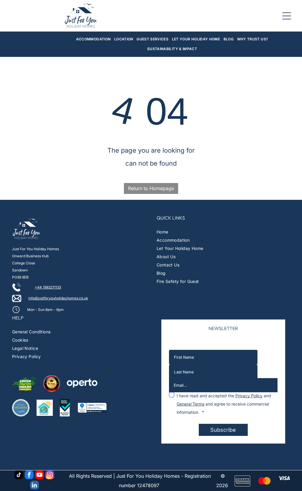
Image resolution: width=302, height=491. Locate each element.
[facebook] (29, 475)
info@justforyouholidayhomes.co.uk (58, 298)
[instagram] (49, 475)
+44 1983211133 (48, 287)
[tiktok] (18, 475)
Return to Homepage (151, 188)
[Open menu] (286, 15)
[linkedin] (34, 486)
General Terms (190, 403)
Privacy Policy (248, 395)
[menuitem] (93, 39)
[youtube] (39, 475)
